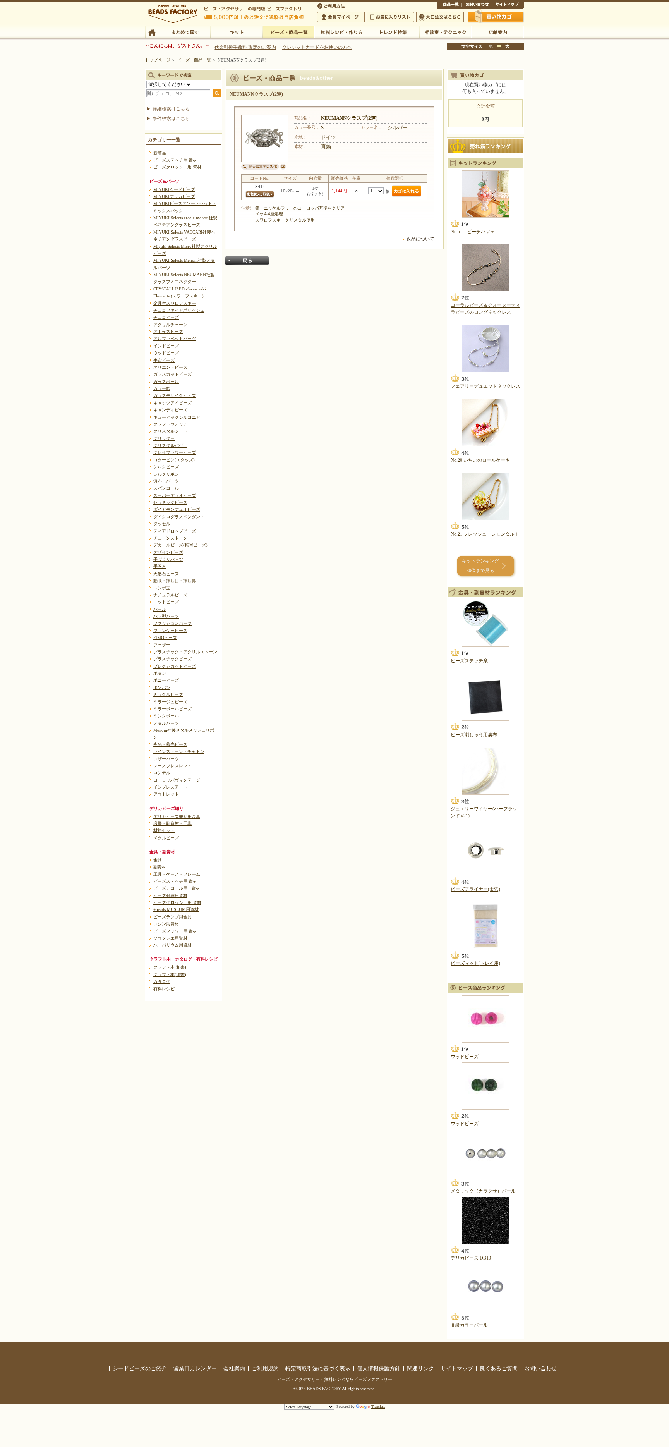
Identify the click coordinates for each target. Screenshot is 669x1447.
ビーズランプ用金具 (172, 916)
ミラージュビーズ (170, 701)
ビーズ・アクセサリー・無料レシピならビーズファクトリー (334, 1379)
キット (236, 32)
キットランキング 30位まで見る (480, 565)
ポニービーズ (166, 680)
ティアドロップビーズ (174, 531)
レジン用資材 (166, 923)
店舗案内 (497, 32)
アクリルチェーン (170, 324)
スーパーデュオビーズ (174, 495)
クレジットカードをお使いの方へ (317, 47)
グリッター (164, 438)
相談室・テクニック (445, 32)
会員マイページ (341, 17)
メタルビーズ (166, 837)
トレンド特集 (393, 32)
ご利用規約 (265, 1368)
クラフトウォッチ (170, 424)
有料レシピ (164, 988)
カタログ (161, 981)
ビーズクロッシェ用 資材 (177, 167)
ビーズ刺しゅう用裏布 (474, 734)
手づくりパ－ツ (168, 559)
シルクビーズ (166, 466)
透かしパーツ (166, 481)
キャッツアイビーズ (172, 402)
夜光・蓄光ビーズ (170, 744)
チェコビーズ (166, 317)
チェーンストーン (170, 538)
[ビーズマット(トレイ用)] (485, 925)
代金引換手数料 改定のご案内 (245, 47)
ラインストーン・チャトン (178, 751)
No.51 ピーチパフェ (473, 231)
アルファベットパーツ (174, 338)
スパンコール (166, 488)
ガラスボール (166, 381)
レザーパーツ (166, 758)
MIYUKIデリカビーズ (174, 196)
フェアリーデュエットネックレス (485, 386)
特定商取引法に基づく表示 (317, 1368)
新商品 (159, 153)
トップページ (157, 60)
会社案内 (234, 1368)
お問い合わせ (477, 5)
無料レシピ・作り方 (341, 32)
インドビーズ (166, 346)
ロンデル (161, 772)
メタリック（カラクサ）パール (488, 1191)
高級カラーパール (469, 1325)
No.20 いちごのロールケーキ (480, 460)
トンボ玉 (161, 588)
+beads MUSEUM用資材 (176, 909)
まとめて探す (184, 32)
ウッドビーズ (166, 353)
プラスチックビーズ (172, 658)
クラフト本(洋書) (169, 974)
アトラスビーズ (168, 331)
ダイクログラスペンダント (178, 516)
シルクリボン (166, 474)
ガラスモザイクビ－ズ (174, 395)
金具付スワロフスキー (174, 303)
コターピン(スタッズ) (174, 459)
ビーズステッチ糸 (469, 660)
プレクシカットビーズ (174, 666)
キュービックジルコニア (176, 417)
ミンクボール (166, 715)
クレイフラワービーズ (174, 452)
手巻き (159, 566)
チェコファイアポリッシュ (178, 310)
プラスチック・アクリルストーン (185, 652)
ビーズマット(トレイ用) (475, 963)
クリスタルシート (170, 431)
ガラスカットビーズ (172, 374)
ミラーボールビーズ (172, 708)
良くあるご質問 (499, 1368)
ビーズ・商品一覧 (288, 32)
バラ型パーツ (166, 616)
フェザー (161, 645)
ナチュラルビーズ (170, 595)
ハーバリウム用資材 (172, 945)
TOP (152, 32)
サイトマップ (508, 5)
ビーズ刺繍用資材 (170, 895)
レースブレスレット (172, 765)
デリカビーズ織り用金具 (176, 816)
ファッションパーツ (172, 623)
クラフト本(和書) (169, 967)
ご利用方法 (332, 5)
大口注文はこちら (440, 17)
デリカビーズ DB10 (471, 1258)
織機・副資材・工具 (172, 823)
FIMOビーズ (165, 637)
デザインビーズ (168, 552)
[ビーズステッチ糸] (485, 623)
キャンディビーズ (170, 409)
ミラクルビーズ (168, 694)
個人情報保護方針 (378, 1368)
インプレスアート (170, 787)
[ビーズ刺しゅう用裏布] (485, 697)
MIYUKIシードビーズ (174, 189)
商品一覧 (449, 5)
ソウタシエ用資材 (170, 938)
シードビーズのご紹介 (140, 1368)
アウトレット (166, 794)
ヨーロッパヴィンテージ (176, 780)
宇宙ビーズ (164, 360)
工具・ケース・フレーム (176, 874)
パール (159, 609)
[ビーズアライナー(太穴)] (485, 851)
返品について (420, 239)
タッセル (161, 523)
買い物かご (496, 16)
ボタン (159, 673)
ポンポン (161, 687)
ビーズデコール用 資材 (176, 888)
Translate (378, 1406)
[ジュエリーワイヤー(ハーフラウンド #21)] (485, 771)
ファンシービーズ (170, 630)
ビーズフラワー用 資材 (175, 931)
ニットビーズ (166, 602)
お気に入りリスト (390, 17)
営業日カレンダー (195, 1368)
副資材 (159, 866)
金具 (157, 860)
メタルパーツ (166, 723)
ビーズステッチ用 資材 (175, 160)
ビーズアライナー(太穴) (475, 889)
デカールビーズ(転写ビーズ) (180, 545)
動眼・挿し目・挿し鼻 (174, 580)
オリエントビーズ (170, 367)
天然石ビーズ (166, 573)
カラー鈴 (161, 388)
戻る (247, 260)
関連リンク (420, 1368)
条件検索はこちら (171, 118)
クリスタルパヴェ (170, 445)
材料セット (164, 830)
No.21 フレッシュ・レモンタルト (485, 534)
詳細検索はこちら (171, 109)
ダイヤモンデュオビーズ (176, 509)
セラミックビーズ (170, 502)
